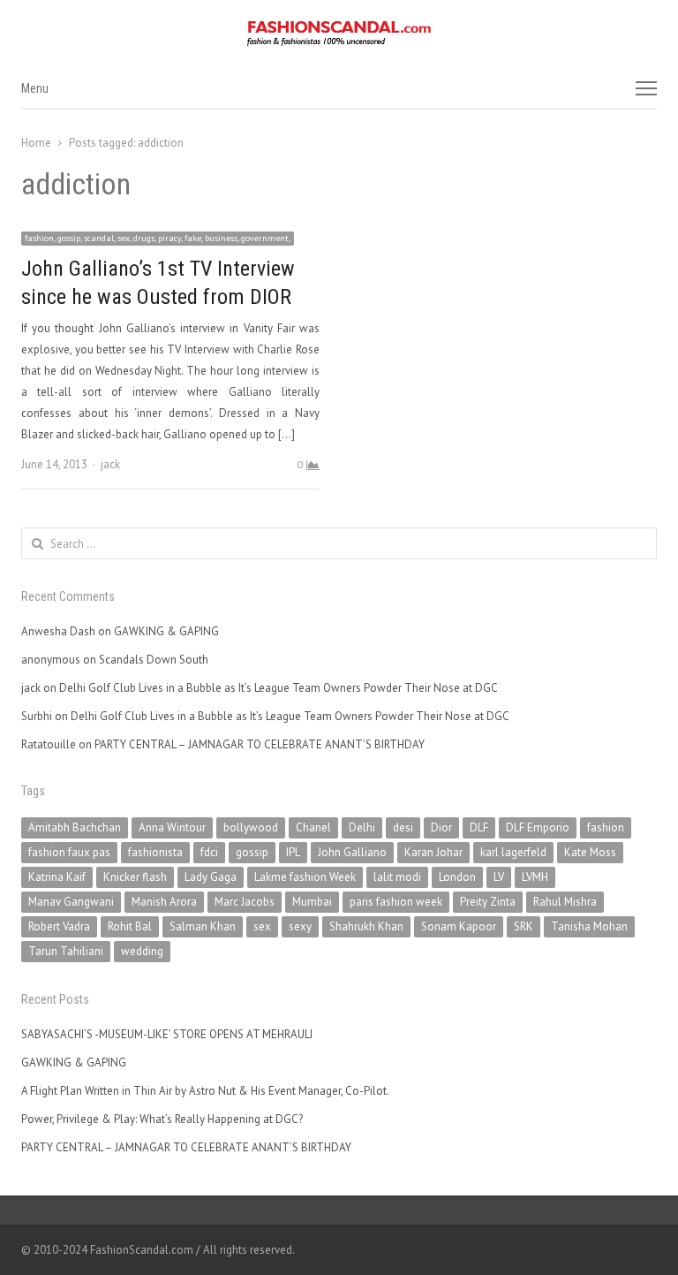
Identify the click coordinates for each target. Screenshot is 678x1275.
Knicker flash (135, 876)
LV (498, 876)
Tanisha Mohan (589, 926)
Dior (441, 827)
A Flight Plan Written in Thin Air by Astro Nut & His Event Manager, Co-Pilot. (205, 1090)
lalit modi (397, 876)
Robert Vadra (59, 926)
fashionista (155, 852)
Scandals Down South (153, 659)
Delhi (362, 827)
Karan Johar (433, 852)
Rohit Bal (130, 926)
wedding (142, 951)
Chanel (313, 827)
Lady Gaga (211, 876)
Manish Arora (164, 901)
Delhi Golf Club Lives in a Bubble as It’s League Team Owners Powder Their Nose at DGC (278, 687)
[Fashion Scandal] (339, 33)
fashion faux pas (69, 852)
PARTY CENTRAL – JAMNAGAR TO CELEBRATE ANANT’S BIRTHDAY (259, 744)
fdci (209, 852)
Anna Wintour (172, 827)
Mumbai (312, 901)
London (457, 876)
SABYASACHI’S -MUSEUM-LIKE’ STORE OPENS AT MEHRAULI (167, 1034)
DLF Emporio (537, 827)
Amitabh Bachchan (74, 827)
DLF (479, 827)
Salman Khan (203, 926)
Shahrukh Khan (366, 926)
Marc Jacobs (245, 901)
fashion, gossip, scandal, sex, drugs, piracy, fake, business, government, (157, 238)
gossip (252, 852)
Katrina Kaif (57, 876)
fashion (605, 827)
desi (403, 827)
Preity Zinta (488, 901)
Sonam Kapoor (458, 926)
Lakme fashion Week (305, 876)
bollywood (250, 827)
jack (110, 464)
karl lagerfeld (513, 852)
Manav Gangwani (71, 901)
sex (262, 926)
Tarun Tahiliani (65, 951)
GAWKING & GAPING (166, 631)
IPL (293, 852)
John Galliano (352, 852)
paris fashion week (396, 901)
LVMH (535, 876)
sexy (300, 926)
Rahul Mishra (565, 901)
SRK (523, 926)
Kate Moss (590, 852)
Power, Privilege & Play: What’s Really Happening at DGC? (162, 1119)
